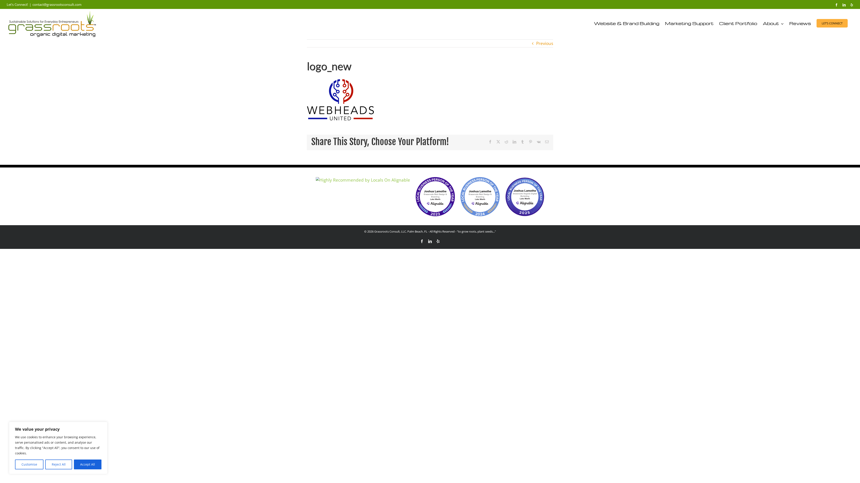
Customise (29, 464)
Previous (544, 43)
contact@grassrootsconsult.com (57, 4)
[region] (58, 448)
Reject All (59, 464)
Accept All (87, 464)
